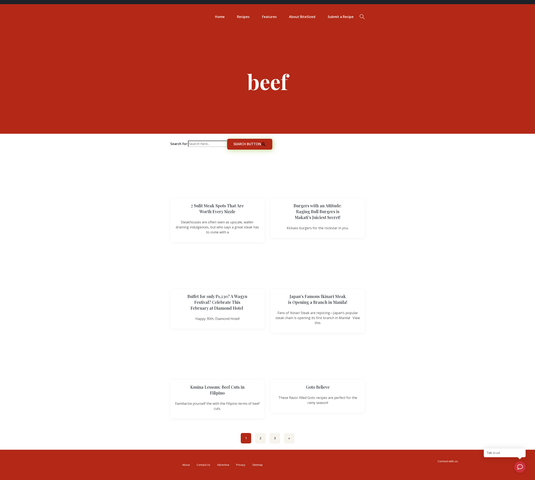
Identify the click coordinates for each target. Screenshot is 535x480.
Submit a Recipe (341, 16)
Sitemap (257, 465)
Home (220, 16)
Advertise (223, 465)
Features (269, 16)
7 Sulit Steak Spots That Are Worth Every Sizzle (217, 208)
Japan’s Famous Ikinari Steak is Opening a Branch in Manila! (317, 299)
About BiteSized (302, 16)
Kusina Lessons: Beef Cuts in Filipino (217, 390)
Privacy (240, 465)
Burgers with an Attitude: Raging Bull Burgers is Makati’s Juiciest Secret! (318, 211)
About (186, 465)
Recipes (243, 16)
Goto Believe (318, 387)
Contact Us (203, 465)
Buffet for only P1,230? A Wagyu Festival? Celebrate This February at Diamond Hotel (217, 302)
